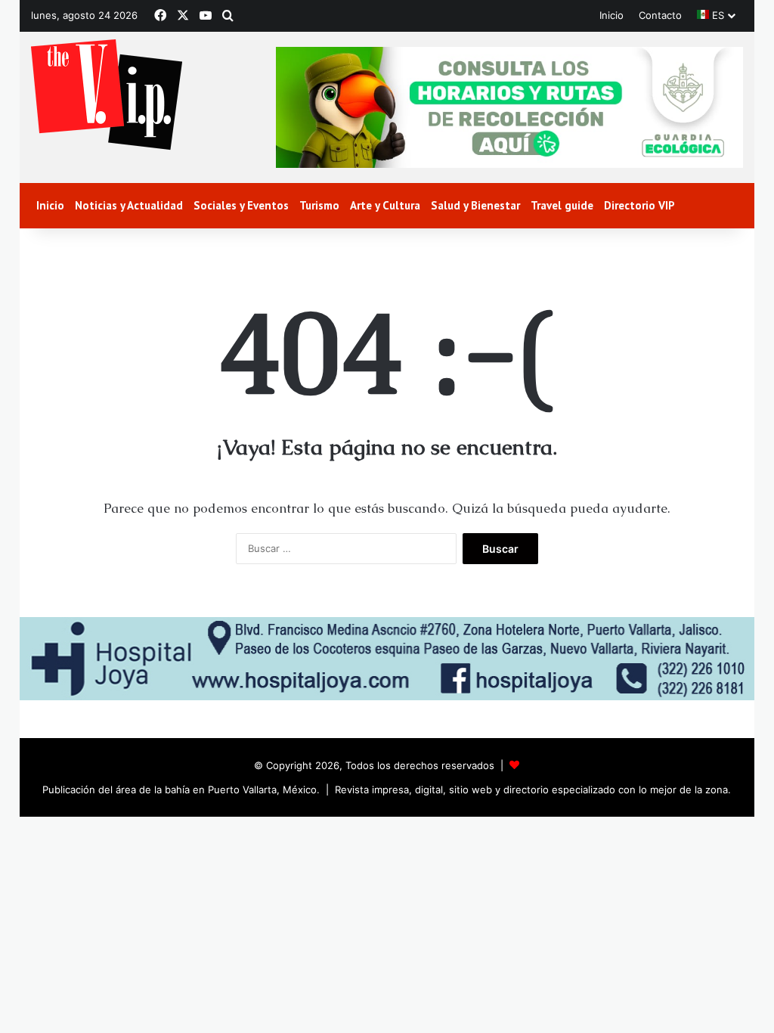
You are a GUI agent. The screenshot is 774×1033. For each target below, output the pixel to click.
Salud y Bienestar (475, 205)
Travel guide (562, 205)
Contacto (660, 15)
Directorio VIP (639, 205)
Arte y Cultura (385, 205)
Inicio (611, 15)
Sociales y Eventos (241, 205)
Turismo (319, 205)
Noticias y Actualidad (129, 205)
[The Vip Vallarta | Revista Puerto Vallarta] (106, 95)
